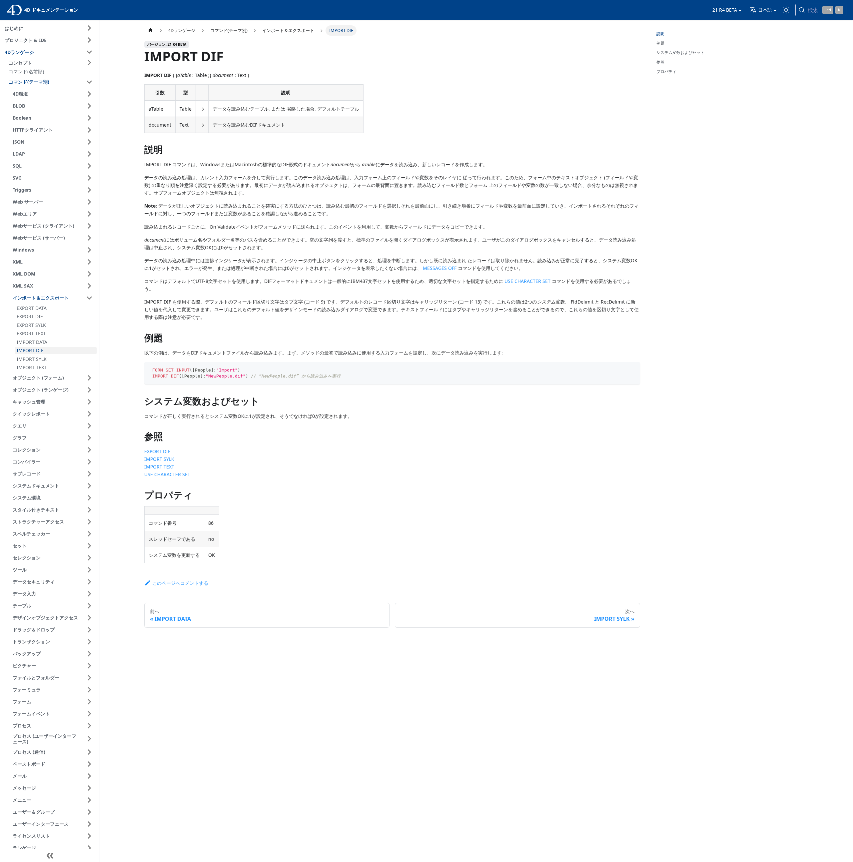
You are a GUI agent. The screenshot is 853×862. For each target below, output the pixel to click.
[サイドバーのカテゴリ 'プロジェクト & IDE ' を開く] (89, 40)
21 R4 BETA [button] (724, 10)
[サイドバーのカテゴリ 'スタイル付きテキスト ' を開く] (89, 509)
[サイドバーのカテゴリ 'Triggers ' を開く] (89, 190)
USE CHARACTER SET (527, 281)
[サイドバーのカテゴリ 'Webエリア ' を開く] (89, 214)
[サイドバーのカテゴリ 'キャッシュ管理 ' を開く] (89, 402)
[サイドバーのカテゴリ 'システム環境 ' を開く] (89, 497)
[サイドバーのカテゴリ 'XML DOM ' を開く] (89, 274)
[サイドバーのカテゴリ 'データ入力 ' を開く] (89, 593)
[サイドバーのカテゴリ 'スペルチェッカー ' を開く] (89, 533)
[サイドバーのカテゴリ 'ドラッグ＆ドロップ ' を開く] (89, 629)
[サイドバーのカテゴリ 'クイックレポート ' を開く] (89, 414)
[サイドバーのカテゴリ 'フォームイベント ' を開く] (89, 713)
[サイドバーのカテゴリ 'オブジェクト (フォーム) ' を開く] (89, 378)
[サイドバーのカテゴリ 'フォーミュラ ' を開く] (89, 689)
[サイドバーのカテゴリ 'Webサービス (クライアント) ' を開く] (89, 226)
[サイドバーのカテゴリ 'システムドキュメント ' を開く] (89, 485)
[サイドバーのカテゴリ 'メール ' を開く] (89, 776)
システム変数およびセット (680, 52)
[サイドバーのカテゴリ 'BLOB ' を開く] (89, 106)
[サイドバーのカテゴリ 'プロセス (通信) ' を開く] (89, 752)
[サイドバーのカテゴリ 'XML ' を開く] (89, 262)
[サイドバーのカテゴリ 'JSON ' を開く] (89, 142)
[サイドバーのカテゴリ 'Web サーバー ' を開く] (89, 202)
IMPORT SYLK (159, 459)
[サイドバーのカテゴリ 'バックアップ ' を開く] (89, 653)
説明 (660, 34)
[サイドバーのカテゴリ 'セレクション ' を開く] (89, 557)
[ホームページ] (150, 30)
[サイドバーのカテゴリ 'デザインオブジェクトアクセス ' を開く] (89, 617)
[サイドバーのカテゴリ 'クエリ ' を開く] (89, 426)
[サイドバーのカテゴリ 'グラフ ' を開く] (89, 437)
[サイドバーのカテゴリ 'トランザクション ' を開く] (89, 641)
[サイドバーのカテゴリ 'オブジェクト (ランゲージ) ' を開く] (89, 390)
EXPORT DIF (157, 451)
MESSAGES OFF (439, 268)
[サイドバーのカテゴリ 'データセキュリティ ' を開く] (89, 581)
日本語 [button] (765, 10)
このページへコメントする (180, 583)
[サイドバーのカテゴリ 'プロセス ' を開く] (89, 725)
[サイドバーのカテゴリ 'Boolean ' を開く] (89, 118)
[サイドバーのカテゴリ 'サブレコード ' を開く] (89, 473)
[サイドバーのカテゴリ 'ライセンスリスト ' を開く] (89, 836)
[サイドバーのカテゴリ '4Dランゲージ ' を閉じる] (89, 52)
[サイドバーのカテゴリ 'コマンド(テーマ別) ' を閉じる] (89, 82)
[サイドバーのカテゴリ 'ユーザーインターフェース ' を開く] (89, 824)
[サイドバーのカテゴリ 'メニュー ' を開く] (89, 800)
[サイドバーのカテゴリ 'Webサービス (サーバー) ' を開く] (89, 238)
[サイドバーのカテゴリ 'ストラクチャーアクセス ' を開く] (89, 521)
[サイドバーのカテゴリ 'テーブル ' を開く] (89, 605)
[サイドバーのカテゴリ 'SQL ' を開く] (89, 166)
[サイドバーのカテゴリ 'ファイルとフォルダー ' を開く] (89, 677)
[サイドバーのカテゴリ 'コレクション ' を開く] (89, 449)
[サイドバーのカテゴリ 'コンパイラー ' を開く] (89, 461)
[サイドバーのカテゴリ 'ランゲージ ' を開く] (89, 848)
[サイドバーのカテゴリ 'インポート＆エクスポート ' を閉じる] (89, 298)
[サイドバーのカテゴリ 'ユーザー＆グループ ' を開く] (89, 812)
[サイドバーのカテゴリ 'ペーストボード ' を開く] (89, 764)
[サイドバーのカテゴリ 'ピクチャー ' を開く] (89, 665)
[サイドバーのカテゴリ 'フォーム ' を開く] (89, 701)
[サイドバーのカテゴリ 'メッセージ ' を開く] (89, 788)
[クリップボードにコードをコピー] (631, 370)
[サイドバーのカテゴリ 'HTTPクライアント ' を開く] (89, 130)
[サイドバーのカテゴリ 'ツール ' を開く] (89, 569)
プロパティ (666, 71)
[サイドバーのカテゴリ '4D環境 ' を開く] (89, 94)
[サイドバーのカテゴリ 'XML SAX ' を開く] (89, 286)
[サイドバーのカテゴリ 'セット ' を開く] (89, 545)
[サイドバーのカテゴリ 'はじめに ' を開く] (89, 28)
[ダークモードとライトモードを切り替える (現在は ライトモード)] (786, 10)
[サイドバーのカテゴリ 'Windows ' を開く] (89, 250)
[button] (52, 63)
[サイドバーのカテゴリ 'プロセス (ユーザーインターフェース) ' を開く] (89, 738)
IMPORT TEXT (159, 466)
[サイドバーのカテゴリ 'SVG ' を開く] (89, 178)
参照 (660, 62)
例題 (660, 43)
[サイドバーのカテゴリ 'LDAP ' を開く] (89, 154)
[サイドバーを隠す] (50, 855)
